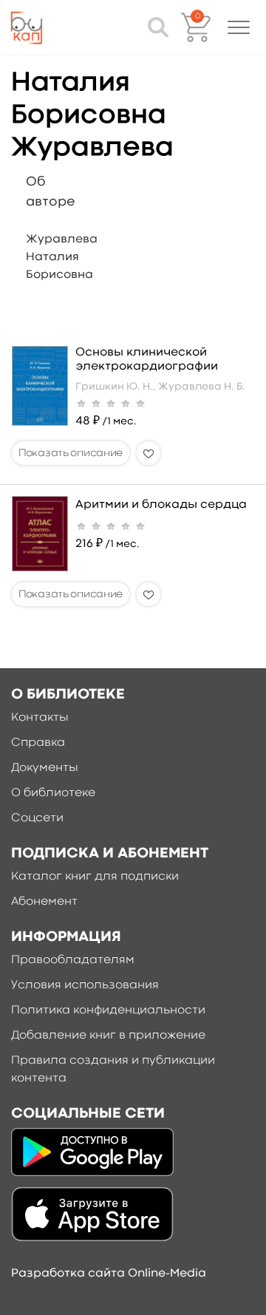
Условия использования (85, 985)
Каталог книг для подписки (95, 876)
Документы (44, 768)
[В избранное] (148, 453)
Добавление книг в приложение (108, 1035)
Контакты (40, 718)
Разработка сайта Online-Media (108, 1273)
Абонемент (44, 902)
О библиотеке (53, 793)
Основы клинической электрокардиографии (146, 359)
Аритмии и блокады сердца (161, 505)
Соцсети (37, 818)
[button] (238, 27)
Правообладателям (72, 960)
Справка (38, 743)
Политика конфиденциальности (108, 1010)
